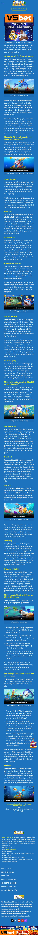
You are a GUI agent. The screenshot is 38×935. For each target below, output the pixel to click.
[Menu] (2, 3)
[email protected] (11, 849)
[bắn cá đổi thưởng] (19, 3)
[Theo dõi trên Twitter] (15, 920)
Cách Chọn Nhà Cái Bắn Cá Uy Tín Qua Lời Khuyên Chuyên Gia (19, 804)
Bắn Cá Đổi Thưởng (7, 837)
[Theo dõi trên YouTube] (22, 920)
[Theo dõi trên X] (12, 920)
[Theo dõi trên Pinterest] (19, 920)
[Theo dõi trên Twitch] (25, 920)
